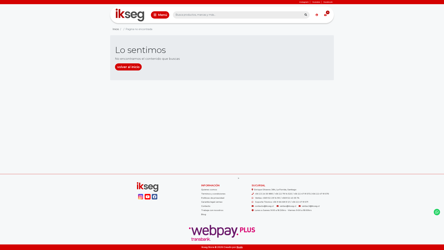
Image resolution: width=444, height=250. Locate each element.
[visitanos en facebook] (154, 197)
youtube (316, 2)
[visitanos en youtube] (147, 197)
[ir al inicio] (147, 187)
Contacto (205, 206)
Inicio (116, 29)
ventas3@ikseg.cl (311, 206)
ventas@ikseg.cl (288, 206)
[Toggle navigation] (160, 15)
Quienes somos (209, 189)
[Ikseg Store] (130, 15)
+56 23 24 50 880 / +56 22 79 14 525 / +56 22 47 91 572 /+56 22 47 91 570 (292, 194)
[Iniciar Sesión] (317, 15)
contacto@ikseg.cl (264, 206)
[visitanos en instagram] (140, 197)
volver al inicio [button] (128, 67)
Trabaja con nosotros (212, 210)
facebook (327, 2)
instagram (304, 2)
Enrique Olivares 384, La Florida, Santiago (275, 189)
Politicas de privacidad (212, 198)
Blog (203, 214)
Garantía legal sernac (212, 202)
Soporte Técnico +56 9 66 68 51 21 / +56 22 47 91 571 (281, 202)
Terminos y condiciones (213, 194)
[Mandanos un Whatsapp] (437, 212)
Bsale (240, 247)
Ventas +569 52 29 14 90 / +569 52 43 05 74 (277, 198)
